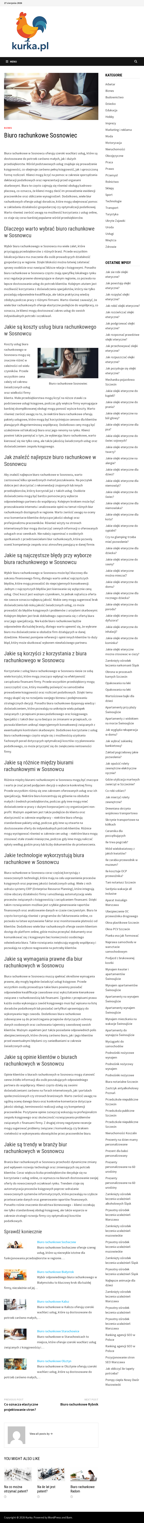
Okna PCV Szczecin (117, 929)
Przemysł (111, 175)
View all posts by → (41, 1433)
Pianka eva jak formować (122, 936)
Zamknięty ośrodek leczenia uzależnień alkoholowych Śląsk (118, 1199)
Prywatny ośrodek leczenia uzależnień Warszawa (117, 1214)
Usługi (109, 234)
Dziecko (110, 104)
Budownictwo (114, 97)
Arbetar (110, 84)
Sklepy (109, 188)
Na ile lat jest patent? (46, 1489)
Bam (69, 1517)
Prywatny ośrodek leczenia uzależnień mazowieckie (117, 1246)
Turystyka (111, 214)
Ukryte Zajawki (115, 221)
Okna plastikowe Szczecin (122, 923)
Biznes (8, 127)
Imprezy (110, 123)
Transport (111, 208)
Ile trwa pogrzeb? (116, 842)
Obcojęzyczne (114, 156)
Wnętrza (110, 240)
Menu (13, 61)
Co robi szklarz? (115, 791)
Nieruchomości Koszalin (121, 1133)
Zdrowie (110, 247)
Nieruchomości (115, 149)
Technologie (113, 201)
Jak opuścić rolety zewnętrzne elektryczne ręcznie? (120, 768)
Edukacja (111, 110)
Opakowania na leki (118, 683)
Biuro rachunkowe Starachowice (58, 1331)
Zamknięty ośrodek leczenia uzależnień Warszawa (118, 1296)
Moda (109, 136)
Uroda (109, 227)
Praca (109, 162)
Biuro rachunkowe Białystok (55, 1272)
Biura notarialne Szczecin (121, 1082)
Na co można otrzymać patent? (16, 1489)
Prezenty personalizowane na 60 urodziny (120, 1167)
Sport (109, 195)
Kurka (28, 1517)
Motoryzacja (113, 143)
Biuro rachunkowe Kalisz (53, 1301)
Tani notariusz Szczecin (120, 882)
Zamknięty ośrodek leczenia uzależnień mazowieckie (118, 1230)
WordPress (54, 1517)
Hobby (109, 117)
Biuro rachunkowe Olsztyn (54, 1361)
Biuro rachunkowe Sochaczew (56, 1242)
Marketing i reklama (118, 130)
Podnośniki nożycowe (119, 1075)
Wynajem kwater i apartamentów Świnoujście (117, 974)
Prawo (109, 169)
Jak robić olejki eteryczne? (122, 306)
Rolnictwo (112, 182)
